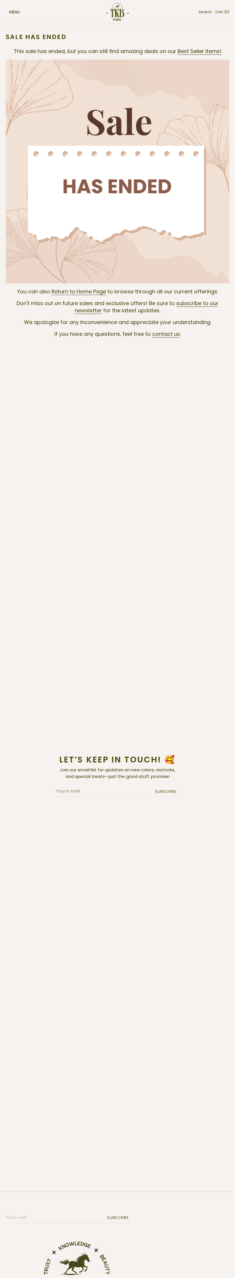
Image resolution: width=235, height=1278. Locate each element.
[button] (8, 12)
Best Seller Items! (200, 51)
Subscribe (166, 791)
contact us (166, 333)
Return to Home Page (79, 291)
